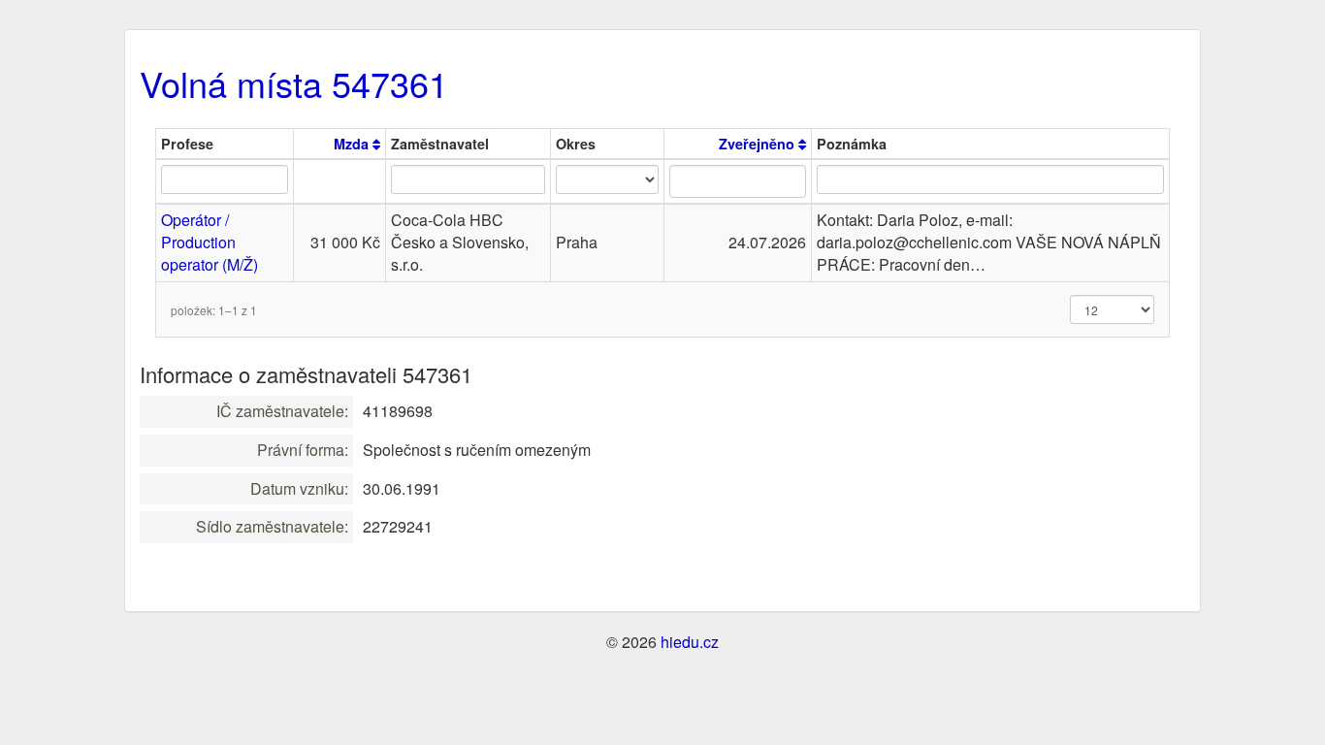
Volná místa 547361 (294, 83)
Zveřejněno (758, 143)
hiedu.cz (690, 642)
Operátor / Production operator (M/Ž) (209, 242)
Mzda (353, 143)
